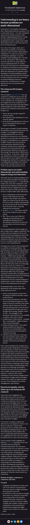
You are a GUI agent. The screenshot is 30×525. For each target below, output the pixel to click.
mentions (11, 210)
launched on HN (16, 95)
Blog (12, 12)
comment (10, 442)
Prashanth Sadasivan (15, 7)
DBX (18, 182)
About (17, 12)
